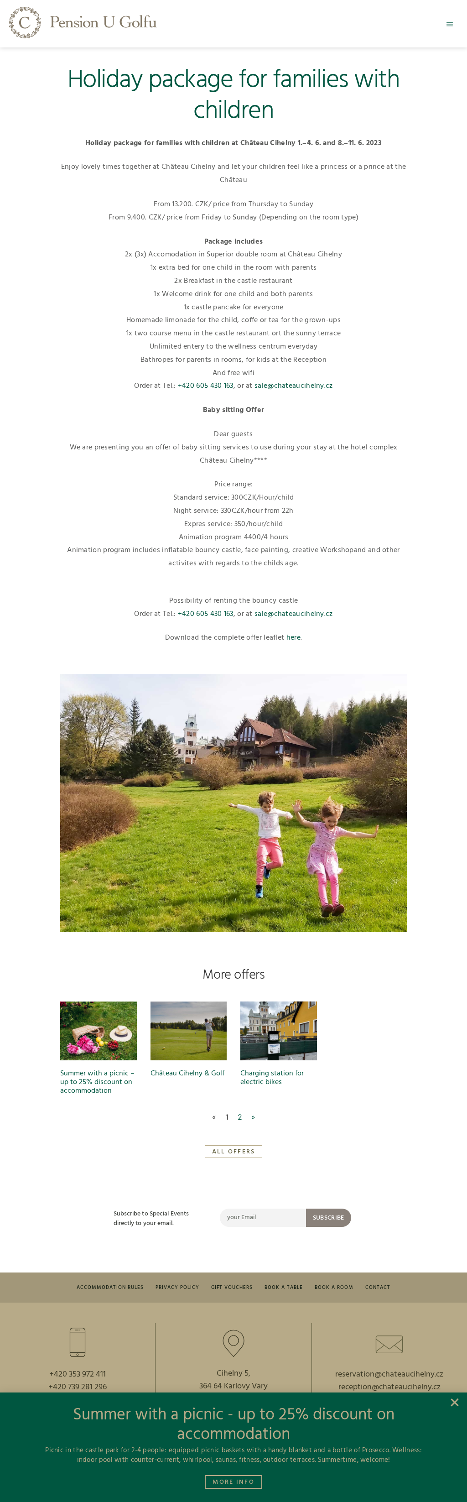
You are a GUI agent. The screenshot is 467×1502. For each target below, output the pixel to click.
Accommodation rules (110, 1287)
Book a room (334, 1287)
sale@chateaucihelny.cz (293, 386)
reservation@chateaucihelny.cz (389, 1374)
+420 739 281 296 (77, 1387)
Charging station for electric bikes (272, 1078)
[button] (449, 24)
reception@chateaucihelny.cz (389, 1387)
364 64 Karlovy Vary (233, 1386)
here (293, 638)
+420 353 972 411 (77, 1374)
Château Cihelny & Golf (187, 1074)
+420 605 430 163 (206, 386)
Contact (377, 1287)
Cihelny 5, (233, 1373)
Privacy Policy (177, 1287)
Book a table (284, 1287)
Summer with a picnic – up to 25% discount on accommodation (97, 1082)
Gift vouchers (232, 1287)
